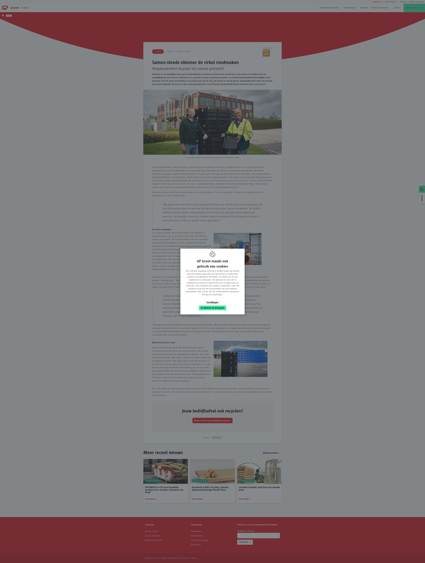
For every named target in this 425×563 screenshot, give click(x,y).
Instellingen (212, 302)
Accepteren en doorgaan (212, 308)
